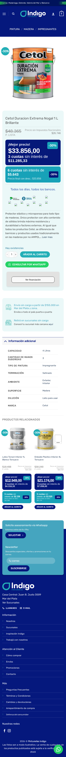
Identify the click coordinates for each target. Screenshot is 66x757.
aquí (51, 324)
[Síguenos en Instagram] (9, 731)
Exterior (46, 380)
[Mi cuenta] (53, 14)
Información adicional (22, 341)
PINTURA (15, 29)
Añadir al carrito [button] (12, 507)
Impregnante (49, 365)
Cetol (45, 405)
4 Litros (46, 350)
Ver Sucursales (10, 602)
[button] (4, 14)
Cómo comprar (13, 655)
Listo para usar (50, 398)
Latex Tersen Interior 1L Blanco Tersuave (13, 458)
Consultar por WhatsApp (29, 264)
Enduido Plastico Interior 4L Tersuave (48, 458)
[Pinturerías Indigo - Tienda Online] (33, 14)
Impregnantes (47, 29)
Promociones (12, 668)
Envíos (9, 661)
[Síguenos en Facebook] (4, 731)
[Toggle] (5, 341)
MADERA (29, 29)
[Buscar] (13, 13)
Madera (46, 390)
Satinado (47, 373)
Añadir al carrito (35, 254)
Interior (46, 383)
